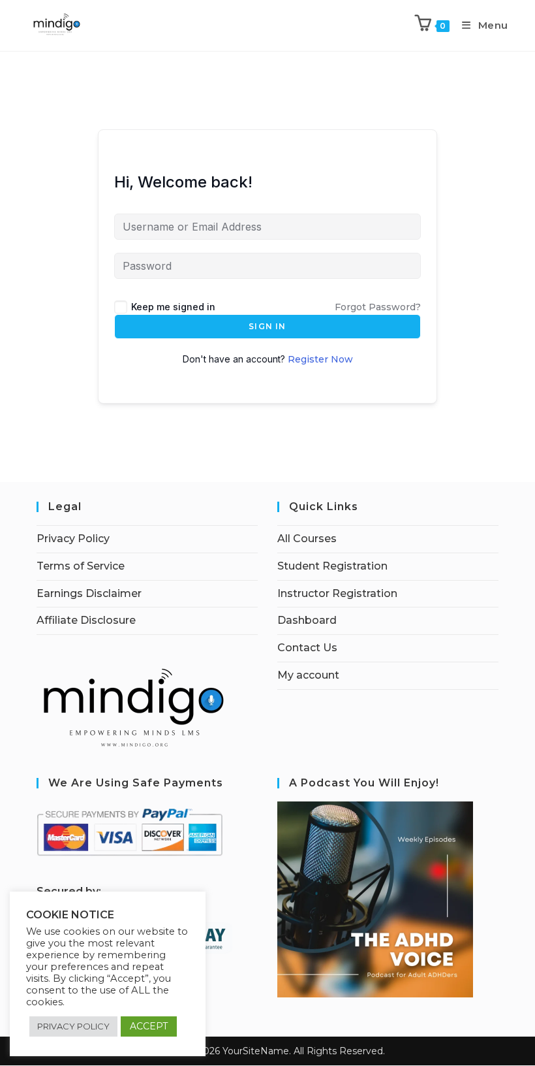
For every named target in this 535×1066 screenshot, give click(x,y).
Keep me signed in (173, 306)
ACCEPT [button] (149, 1026)
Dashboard (307, 620)
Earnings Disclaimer (89, 593)
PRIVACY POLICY (73, 1026)
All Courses (307, 538)
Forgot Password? (378, 307)
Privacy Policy (73, 538)
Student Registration (332, 566)
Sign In (267, 326)
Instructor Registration (337, 593)
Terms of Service (81, 566)
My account (308, 675)
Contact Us (307, 647)
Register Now (320, 359)
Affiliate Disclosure (86, 620)
